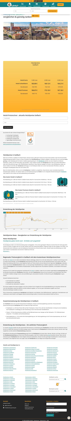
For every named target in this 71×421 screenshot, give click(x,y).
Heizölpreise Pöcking (30, 360)
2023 (13, 212)
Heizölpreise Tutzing (51, 359)
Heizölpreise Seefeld (51, 355)
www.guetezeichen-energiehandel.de (12, 144)
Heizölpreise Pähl (29, 368)
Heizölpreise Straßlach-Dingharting (33, 351)
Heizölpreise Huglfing (8, 365)
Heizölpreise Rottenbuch (31, 370)
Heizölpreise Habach (30, 367)
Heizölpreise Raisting (8, 370)
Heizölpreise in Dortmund (9, 390)
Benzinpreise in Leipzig (30, 388)
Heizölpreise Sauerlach (52, 349)
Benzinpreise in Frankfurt (31, 383)
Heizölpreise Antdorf (30, 365)
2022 (16, 212)
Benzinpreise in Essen (30, 391)
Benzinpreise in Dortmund (31, 390)
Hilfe (31, 1)
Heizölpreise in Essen (8, 391)
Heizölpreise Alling (51, 357)
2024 (10, 212)
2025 (7, 212)
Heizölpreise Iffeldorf (52, 367)
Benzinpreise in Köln (30, 382)
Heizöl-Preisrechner (29, 407)
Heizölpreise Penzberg (52, 362)
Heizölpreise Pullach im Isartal (32, 349)
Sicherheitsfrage (50, 407)
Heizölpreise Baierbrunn (52, 351)
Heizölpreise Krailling (30, 354)
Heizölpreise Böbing (51, 365)
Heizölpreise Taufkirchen (31, 347)
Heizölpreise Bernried (8, 362)
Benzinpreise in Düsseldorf (31, 386)
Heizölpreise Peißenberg (9, 364)
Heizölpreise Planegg (8, 354)
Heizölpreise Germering (30, 352)
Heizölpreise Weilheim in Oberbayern (34, 362)
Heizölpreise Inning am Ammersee (11, 359)
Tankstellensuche (29, 408)
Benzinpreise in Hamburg (31, 378)
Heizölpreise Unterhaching (9, 347)
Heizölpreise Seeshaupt (52, 370)
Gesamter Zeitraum (27, 212)
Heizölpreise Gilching (8, 355)
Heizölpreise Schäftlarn (8, 352)
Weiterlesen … (6, 251)
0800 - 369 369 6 (38, 1)
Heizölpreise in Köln (7, 382)
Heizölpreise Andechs (52, 360)
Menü (61, 4)
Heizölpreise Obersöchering (9, 368)
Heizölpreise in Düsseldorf (9, 386)
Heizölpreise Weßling (8, 357)
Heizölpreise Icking (7, 351)
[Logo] (12, 4)
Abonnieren (50, 415)
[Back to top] (69, 418)
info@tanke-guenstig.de (10, 407)
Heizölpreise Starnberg (30, 359)
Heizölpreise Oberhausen (53, 364)
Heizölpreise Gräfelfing (52, 354)
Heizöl (11, 260)
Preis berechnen (8, 127)
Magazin (27, 405)
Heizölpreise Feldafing (8, 360)
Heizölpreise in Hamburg (9, 378)
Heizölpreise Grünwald (52, 347)
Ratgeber (11, 327)
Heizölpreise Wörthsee (30, 357)
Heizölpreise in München (9, 380)
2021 (19, 212)
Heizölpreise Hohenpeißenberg (32, 364)
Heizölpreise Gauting (52, 352)
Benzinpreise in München (31, 380)
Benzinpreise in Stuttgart (31, 385)
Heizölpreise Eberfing (8, 367)
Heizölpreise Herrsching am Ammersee (34, 355)
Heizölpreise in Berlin (8, 377)
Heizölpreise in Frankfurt (9, 383)
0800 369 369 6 (8, 405)
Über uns (27, 404)
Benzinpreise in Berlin (30, 377)
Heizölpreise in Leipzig (8, 388)
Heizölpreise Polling (51, 368)
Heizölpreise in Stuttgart (9, 385)
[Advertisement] (35, 49)
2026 (4, 212)
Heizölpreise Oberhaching (9, 349)
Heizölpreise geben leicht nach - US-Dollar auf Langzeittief (21, 241)
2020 (22, 212)
